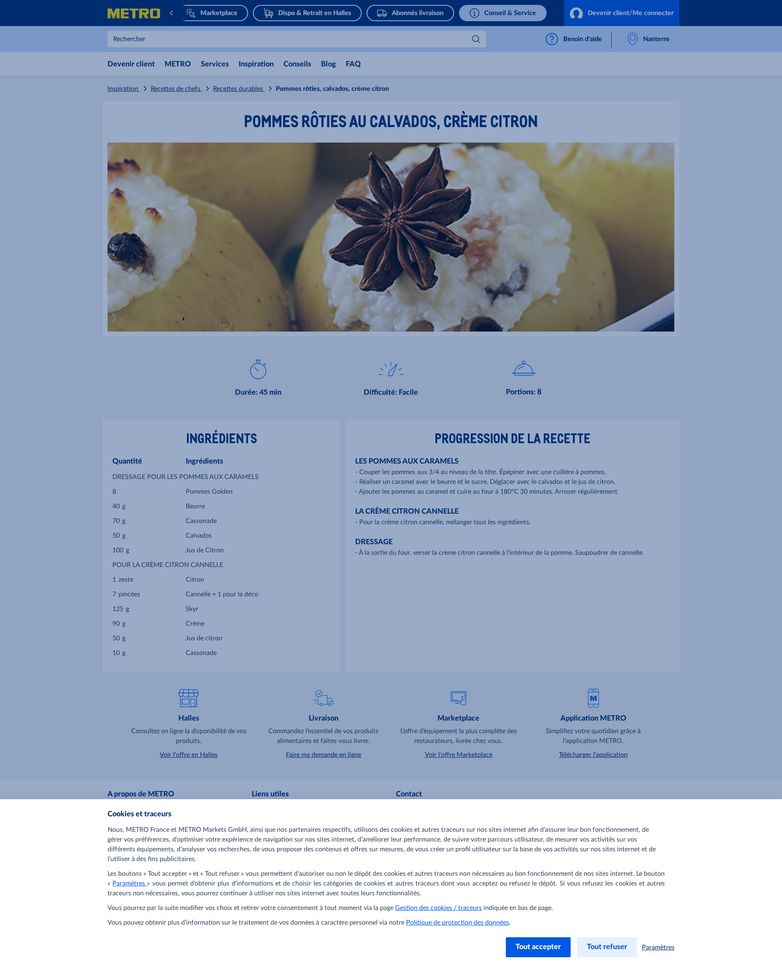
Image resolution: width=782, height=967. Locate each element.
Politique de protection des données (457, 922)
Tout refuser (607, 947)
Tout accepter (538, 947)
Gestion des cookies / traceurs (438, 908)
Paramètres (129, 883)
